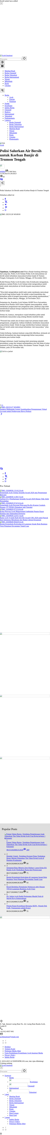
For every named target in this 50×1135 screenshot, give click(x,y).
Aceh (2, 145)
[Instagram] (6, 1043)
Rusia (7, 83)
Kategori (8, 1076)
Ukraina (8, 86)
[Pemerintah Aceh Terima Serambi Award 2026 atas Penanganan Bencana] (9, 491)
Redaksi (8, 1047)
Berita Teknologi (11, 75)
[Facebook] (5, 199)
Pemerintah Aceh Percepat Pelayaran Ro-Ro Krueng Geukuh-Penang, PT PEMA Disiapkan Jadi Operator (22, 506)
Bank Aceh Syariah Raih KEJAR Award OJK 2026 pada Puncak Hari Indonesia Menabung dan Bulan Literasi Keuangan (24, 519)
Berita (11, 1078)
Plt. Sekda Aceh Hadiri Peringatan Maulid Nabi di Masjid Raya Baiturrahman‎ (25, 897)
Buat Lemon (13, 1113)
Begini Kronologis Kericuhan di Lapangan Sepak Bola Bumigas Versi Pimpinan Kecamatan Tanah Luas (23, 525)
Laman (7, 1117)
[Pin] (6, 208)
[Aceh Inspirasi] (6, 55)
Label (7, 1094)
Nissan (7, 79)
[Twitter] (6, 202)
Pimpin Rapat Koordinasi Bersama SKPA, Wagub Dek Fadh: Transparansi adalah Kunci (27, 907)
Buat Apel (13, 1115)
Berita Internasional (12, 77)
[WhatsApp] (5, 210)
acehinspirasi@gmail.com (9, 1037)
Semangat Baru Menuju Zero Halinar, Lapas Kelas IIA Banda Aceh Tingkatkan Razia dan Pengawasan (27, 869)
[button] (24, 58)
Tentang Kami (10, 1049)
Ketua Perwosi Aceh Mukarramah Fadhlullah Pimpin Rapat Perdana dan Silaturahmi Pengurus (22, 512)
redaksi (2, 171)
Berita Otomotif (10, 73)
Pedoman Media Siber (13, 1051)
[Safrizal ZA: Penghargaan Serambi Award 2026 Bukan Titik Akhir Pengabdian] (9, 497)
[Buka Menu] (2, 66)
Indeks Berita (9, 1057)
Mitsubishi (8, 81)
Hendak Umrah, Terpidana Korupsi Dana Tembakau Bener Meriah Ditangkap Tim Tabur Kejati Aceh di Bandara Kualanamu (26, 858)
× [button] (1, 1068)
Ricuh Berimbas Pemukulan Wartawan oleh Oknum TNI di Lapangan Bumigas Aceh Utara (26, 888)
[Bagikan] (2, 183)
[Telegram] (5, 205)
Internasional (14, 1088)
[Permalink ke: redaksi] (2, 168)
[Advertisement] (25, 29)
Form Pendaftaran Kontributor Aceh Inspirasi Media (24, 1053)
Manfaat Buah (10, 71)
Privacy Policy (10, 1055)
